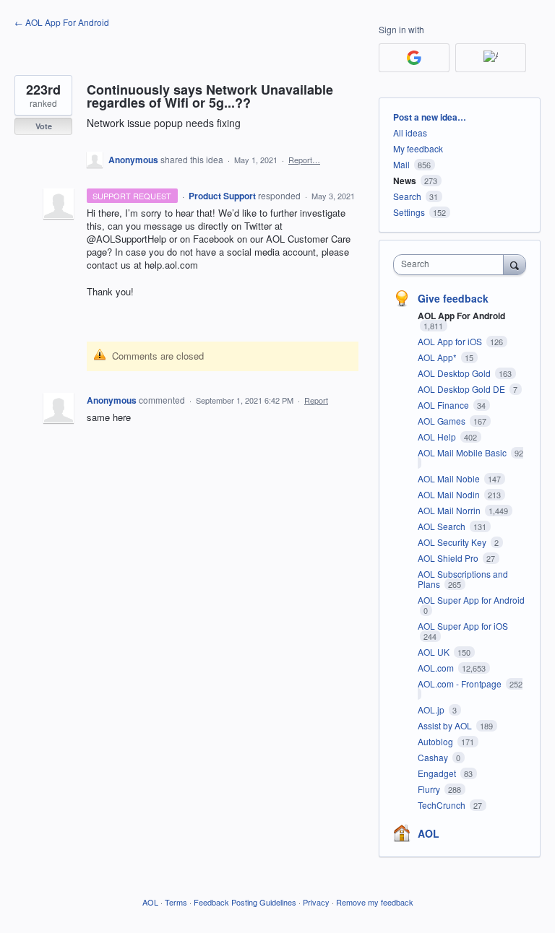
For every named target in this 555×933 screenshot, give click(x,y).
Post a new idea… (429, 116)
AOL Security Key (453, 542)
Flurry (430, 789)
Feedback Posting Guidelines (245, 902)
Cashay (434, 757)
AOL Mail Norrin (450, 510)
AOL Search (443, 526)
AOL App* (438, 357)
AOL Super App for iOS (463, 626)
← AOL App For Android (61, 22)
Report (316, 400)
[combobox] (451, 265)
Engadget (438, 773)
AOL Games (443, 421)
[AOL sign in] (490, 57)
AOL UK (435, 652)
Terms (176, 902)
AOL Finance (444, 405)
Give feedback (453, 298)
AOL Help (438, 436)
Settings (409, 212)
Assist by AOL (446, 725)
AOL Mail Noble (450, 478)
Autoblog (436, 741)
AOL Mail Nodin (450, 494)
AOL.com (437, 667)
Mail (401, 164)
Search (407, 196)
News (404, 180)
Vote (43, 126)
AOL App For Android (461, 315)
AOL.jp (432, 709)
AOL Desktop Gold (455, 373)
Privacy (316, 902)
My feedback (418, 148)
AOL (428, 833)
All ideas (410, 132)
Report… (304, 159)
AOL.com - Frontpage (461, 683)
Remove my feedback (374, 902)
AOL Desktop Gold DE (462, 389)
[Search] (514, 264)
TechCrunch (443, 805)
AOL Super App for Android (471, 600)
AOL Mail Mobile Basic (463, 452)
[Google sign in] (414, 57)
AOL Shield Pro (449, 558)
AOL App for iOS (451, 341)
